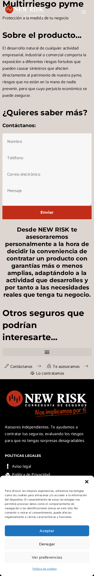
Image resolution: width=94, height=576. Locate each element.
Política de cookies (45, 569)
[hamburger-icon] (83, 12)
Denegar (47, 544)
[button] (86, 481)
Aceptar (47, 530)
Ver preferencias (47, 557)
